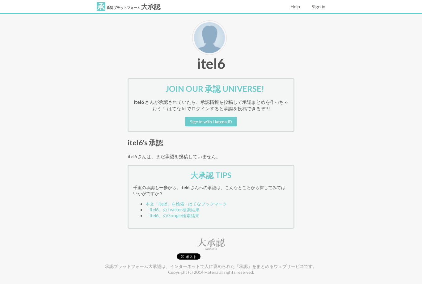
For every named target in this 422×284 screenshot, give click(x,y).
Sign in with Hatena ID (211, 121)
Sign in (318, 6)
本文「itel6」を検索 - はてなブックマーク (186, 203)
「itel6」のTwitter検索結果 (173, 209)
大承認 (134, 6)
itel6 (211, 63)
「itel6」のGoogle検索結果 (172, 215)
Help (294, 6)
